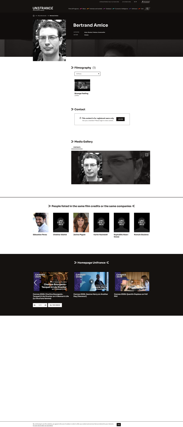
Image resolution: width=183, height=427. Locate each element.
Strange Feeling (81, 93)
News (84, 8)
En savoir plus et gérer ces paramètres (43, 425)
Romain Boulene (141, 235)
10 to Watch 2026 (126, 1)
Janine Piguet (79, 235)
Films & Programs (73, 8)
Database (109, 8)
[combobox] (87, 74)
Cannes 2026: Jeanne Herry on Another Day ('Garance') (90, 295)
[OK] (119, 424)
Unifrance (134, 8)
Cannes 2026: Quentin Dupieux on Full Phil (131, 295)
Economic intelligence (121, 8)
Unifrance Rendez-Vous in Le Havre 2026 (109, 1)
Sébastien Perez (40, 235)
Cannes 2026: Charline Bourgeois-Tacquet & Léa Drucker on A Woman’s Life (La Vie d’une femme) (51, 296)
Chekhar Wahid (60, 235)
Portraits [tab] (76, 147)
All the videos (55, 305)
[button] (146, 155)
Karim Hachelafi (101, 235)
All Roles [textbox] (78, 74)
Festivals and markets (96, 8)
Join (142, 8)
